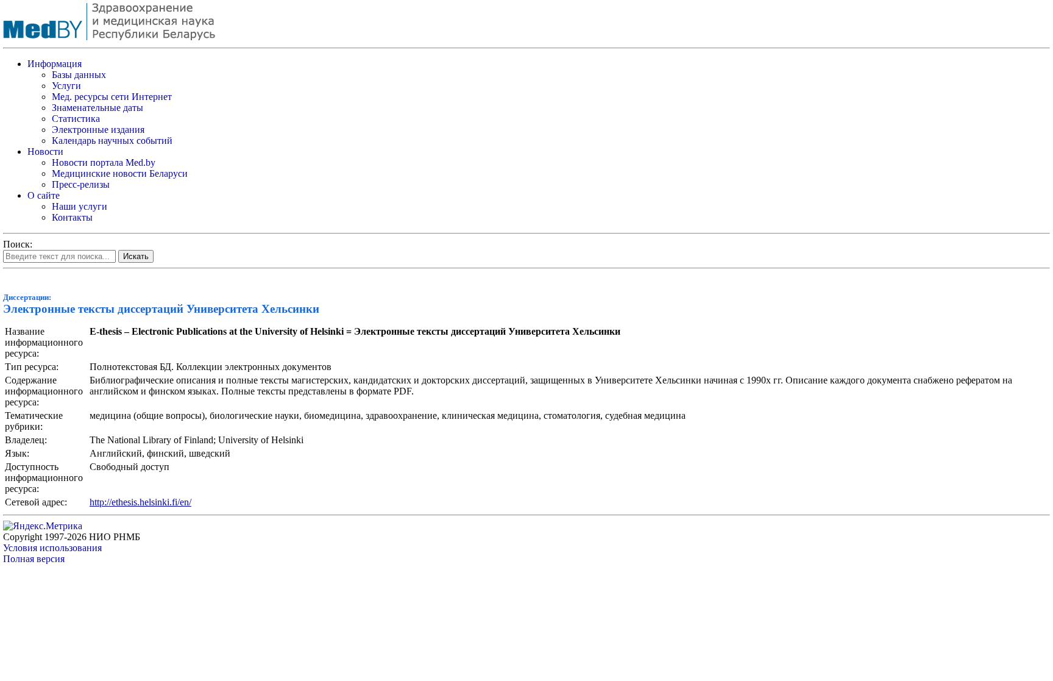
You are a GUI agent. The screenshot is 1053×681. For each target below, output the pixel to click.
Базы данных (79, 75)
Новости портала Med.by (103, 162)
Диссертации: (27, 297)
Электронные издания (98, 129)
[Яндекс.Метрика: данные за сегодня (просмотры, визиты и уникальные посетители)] (42, 526)
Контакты (72, 217)
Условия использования (52, 548)
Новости (45, 151)
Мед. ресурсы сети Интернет (112, 96)
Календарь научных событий (112, 140)
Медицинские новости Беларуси (120, 173)
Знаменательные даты (97, 107)
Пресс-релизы (81, 184)
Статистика (76, 118)
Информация (54, 64)
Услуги (66, 85)
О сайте (43, 195)
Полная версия (34, 559)
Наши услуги (79, 206)
